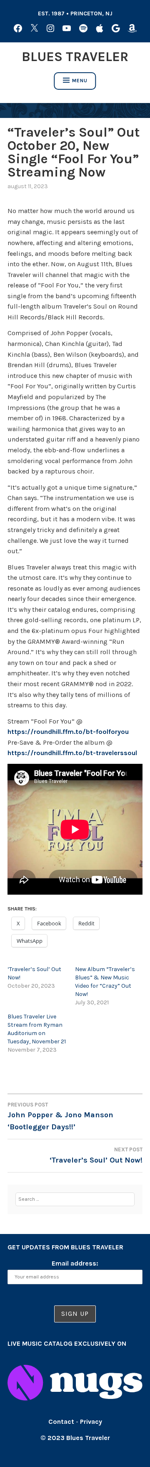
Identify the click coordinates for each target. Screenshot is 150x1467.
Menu (80, 80)
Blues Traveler (75, 56)
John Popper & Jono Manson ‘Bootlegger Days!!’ (60, 1116)
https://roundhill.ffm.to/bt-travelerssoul (72, 753)
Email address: (75, 1263)
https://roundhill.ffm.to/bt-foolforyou (68, 732)
